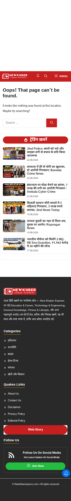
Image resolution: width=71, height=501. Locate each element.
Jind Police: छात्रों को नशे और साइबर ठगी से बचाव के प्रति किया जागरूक (46, 152)
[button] (46, 76)
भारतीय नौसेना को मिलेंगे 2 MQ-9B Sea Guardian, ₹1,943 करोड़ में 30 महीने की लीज (47, 243)
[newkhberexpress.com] (15, 76)
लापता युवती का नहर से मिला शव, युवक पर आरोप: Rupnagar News (46, 224)
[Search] (51, 123)
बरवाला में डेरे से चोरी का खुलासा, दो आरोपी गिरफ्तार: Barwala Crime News (46, 170)
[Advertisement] (35, 35)
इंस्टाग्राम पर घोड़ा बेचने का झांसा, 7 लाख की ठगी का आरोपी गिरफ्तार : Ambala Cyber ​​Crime (47, 188)
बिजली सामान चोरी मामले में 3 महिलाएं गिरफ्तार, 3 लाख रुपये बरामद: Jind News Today (44, 206)
